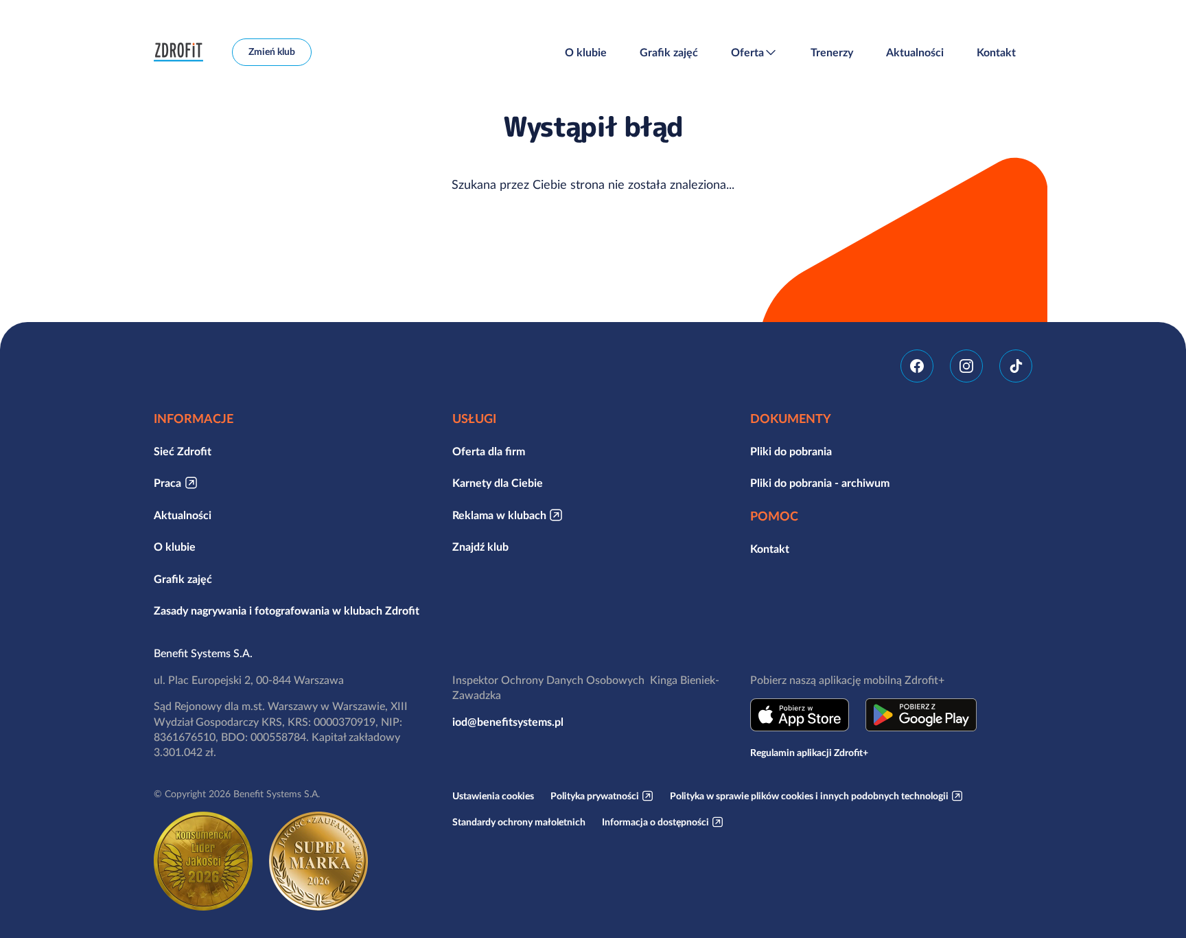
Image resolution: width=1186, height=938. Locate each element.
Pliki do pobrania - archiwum (820, 483)
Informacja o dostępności (655, 821)
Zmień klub (271, 51)
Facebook (916, 366)
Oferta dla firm (488, 451)
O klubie (586, 52)
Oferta (747, 52)
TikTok (1015, 366)
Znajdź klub (480, 546)
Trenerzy (832, 52)
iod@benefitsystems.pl (507, 722)
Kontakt (996, 52)
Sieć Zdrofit (182, 451)
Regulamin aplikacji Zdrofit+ (809, 752)
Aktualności (915, 52)
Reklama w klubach (499, 515)
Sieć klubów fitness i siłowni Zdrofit (182, 52)
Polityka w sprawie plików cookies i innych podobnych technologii (809, 795)
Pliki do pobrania (791, 451)
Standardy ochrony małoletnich (518, 821)
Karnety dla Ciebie (497, 483)
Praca (167, 483)
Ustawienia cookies (493, 795)
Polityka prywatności (594, 795)
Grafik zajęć (669, 52)
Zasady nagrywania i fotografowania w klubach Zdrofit (286, 610)
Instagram (966, 366)
